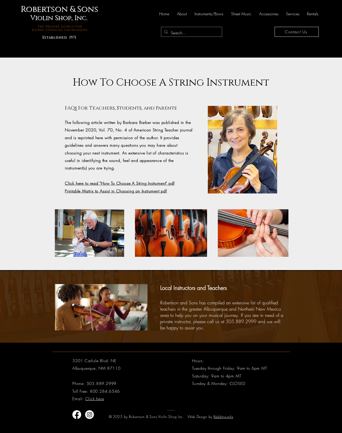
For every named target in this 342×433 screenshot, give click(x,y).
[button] (182, 14)
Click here (94, 398)
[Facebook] (76, 414)
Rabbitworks (223, 416)
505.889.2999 (241, 321)
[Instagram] (89, 414)
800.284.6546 (105, 391)
